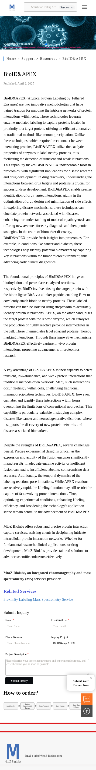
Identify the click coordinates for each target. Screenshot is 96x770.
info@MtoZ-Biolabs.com (48, 755)
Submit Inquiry (19, 680)
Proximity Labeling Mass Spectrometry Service (38, 599)
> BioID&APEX (72, 58)
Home (12, 58)
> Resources (47, 58)
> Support (27, 58)
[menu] (84, 7)
